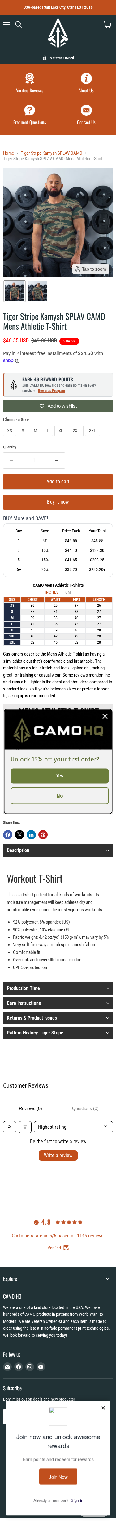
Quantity (9, 447)
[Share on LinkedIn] (31, 834)
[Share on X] (19, 834)
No (60, 796)
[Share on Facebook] (7, 834)
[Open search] (9, 1127)
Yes (59, 775)
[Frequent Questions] (30, 116)
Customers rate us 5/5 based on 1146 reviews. (58, 1236)
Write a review (58, 1155)
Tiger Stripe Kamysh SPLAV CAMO (51, 153)
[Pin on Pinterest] (43, 834)
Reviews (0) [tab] (30, 1108)
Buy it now (58, 502)
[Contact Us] (86, 116)
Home (8, 153)
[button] (14, 291)
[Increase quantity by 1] (57, 460)
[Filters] (25, 1127)
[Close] (104, 716)
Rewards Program (51, 390)
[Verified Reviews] (30, 84)
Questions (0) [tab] (85, 1108)
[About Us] (86, 84)
